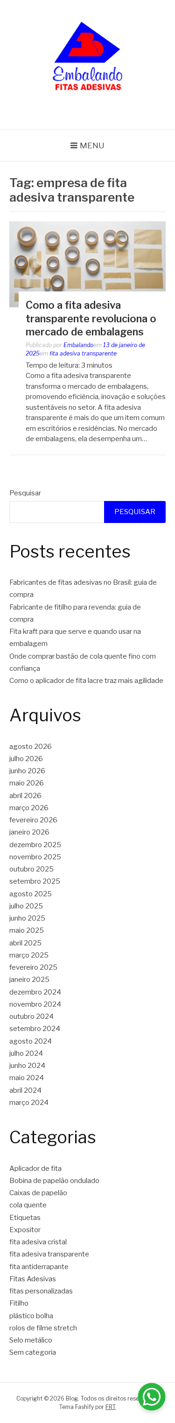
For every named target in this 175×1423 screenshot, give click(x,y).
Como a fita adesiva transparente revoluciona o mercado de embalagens (91, 318)
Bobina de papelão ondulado (54, 1180)
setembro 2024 (34, 1028)
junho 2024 (27, 1065)
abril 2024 (25, 1090)
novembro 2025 (35, 857)
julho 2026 (26, 759)
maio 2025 (26, 930)
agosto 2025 (30, 894)
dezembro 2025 (35, 845)
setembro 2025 (34, 881)
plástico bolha (31, 1316)
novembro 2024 (35, 1004)
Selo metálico (30, 1340)
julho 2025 (26, 906)
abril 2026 (25, 795)
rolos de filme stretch (43, 1328)
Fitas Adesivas (32, 1279)
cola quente (28, 1205)
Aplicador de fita (35, 1168)
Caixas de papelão (38, 1193)
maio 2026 (26, 783)
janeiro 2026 (29, 832)
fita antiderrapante (39, 1267)
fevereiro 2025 (33, 967)
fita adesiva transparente (83, 353)
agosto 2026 (30, 746)
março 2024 (29, 1102)
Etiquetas (25, 1217)
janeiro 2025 (29, 979)
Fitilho (18, 1303)
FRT (110, 1406)
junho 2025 (27, 918)
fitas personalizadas (41, 1291)
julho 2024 (26, 1053)
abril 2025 (25, 943)
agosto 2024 (30, 1041)
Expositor (25, 1230)
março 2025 (29, 955)
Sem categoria (32, 1352)
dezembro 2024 (35, 992)
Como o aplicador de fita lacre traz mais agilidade (86, 680)
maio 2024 (26, 1078)
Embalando (78, 344)
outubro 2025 (31, 869)
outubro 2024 (31, 1016)
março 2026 (29, 808)
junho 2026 (27, 771)
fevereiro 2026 (33, 820)
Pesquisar (25, 493)
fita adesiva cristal (38, 1242)
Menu (92, 145)
